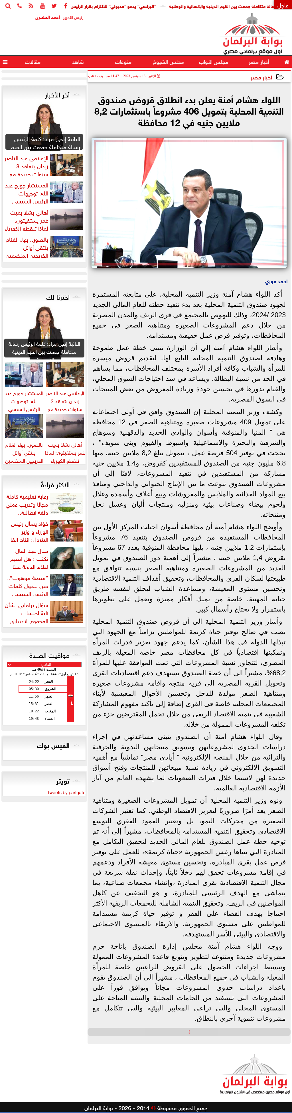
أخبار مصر (261, 76)
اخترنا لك (58, 296)
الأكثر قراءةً (55, 483)
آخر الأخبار (57, 94)
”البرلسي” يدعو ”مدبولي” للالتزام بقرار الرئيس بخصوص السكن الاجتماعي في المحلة (97, 5)
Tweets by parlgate (66, 792)
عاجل (283, 4)
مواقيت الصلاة (49, 654)
